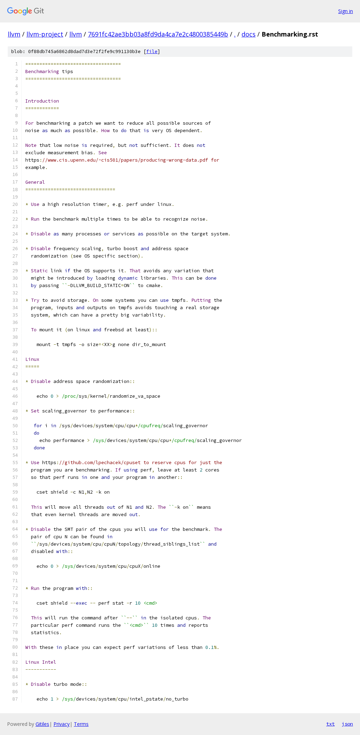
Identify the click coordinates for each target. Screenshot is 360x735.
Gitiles (42, 724)
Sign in (345, 11)
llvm (14, 34)
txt (330, 724)
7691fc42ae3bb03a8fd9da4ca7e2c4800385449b (158, 34)
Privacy (61, 724)
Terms (81, 724)
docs (249, 34)
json (347, 724)
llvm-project (44, 34)
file (152, 51)
